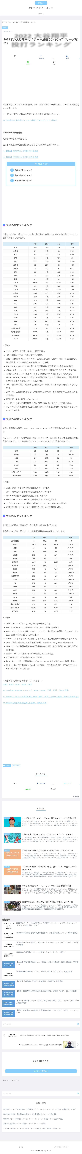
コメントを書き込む (41, 1071)
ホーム (21, 1147)
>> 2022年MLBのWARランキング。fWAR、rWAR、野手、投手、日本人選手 (36, 690)
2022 (30, 684)
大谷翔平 (16, 765)
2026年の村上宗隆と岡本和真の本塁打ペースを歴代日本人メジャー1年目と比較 (30, 1114)
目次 (40, 164)
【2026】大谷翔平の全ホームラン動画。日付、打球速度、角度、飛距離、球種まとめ (31, 1128)
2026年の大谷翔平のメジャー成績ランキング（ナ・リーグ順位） (25, 1124)
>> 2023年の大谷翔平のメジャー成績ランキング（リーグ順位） (30, 120)
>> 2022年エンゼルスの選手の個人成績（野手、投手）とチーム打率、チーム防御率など (41, 697)
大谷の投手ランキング (23, 180)
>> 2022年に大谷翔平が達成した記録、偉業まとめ (24, 703)
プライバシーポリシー (61, 1147)
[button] (54, 63)
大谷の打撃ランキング (23, 170)
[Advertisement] (41, 84)
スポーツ (7, 765)
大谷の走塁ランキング (23, 175)
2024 (17, 684)
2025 (11, 684)
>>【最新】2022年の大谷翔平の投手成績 (20, 157)
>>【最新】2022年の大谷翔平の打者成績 (20, 151)
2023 (23, 684)
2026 (5, 684)
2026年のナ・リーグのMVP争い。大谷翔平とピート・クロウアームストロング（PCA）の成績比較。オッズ (39, 1109)
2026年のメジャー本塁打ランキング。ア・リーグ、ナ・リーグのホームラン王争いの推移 (33, 1119)
